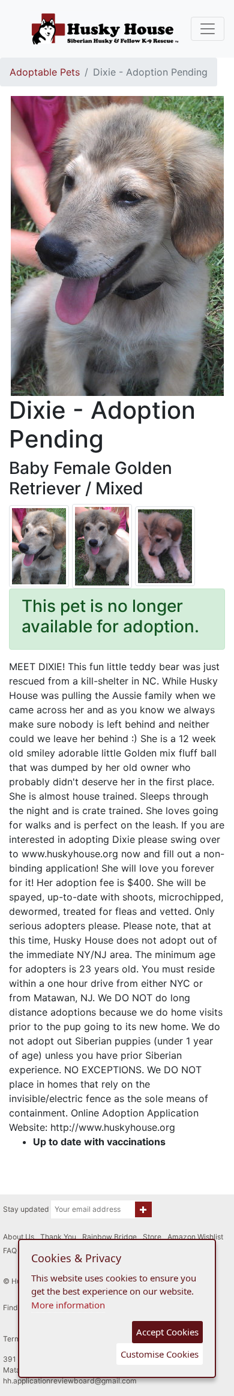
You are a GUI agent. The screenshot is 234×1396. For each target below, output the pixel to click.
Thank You (58, 1236)
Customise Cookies (160, 1354)
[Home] (105, 29)
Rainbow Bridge (109, 1236)
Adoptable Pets (45, 72)
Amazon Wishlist (195, 1236)
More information (68, 1305)
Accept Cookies (167, 1332)
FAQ (10, 1250)
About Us (18, 1236)
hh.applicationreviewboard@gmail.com (70, 1380)
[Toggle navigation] (207, 29)
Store (152, 1236)
